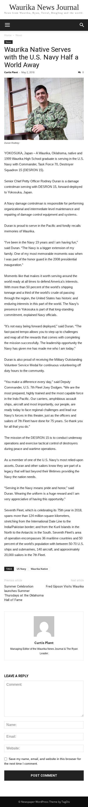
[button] (82, 25)
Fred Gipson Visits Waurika (65, 586)
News (19, 35)
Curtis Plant (11, 72)
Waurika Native (39, 568)
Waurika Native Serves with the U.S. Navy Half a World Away (41, 57)
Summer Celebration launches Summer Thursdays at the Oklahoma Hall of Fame (24, 593)
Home (8, 35)
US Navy (21, 568)
